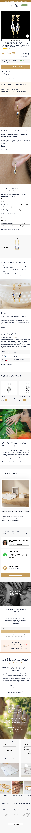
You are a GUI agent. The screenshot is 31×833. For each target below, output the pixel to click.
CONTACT (3, 803)
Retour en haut (15, 824)
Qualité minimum (6, 207)
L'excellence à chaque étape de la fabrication (13, 195)
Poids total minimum (7, 223)
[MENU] (2, 4)
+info (24, 636)
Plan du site (13, 803)
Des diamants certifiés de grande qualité (10, 230)
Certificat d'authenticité (7, 76)
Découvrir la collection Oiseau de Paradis (11, 462)
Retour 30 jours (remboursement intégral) (11, 72)
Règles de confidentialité (23, 803)
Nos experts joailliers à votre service (19, 91)
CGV (8, 803)
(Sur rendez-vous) (17, 812)
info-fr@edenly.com (27, 813)
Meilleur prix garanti (7, 74)
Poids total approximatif (7, 210)
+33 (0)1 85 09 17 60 (14, 569)
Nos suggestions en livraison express (11, 62)
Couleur (3, 204)
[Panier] (29, 5)
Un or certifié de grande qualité (8, 213)
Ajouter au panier (16, 67)
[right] (27, 36)
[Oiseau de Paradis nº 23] (15, 25)
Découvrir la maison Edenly (14, 692)
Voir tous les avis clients (6, 364)
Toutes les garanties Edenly (8, 78)
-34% (13, 53)
